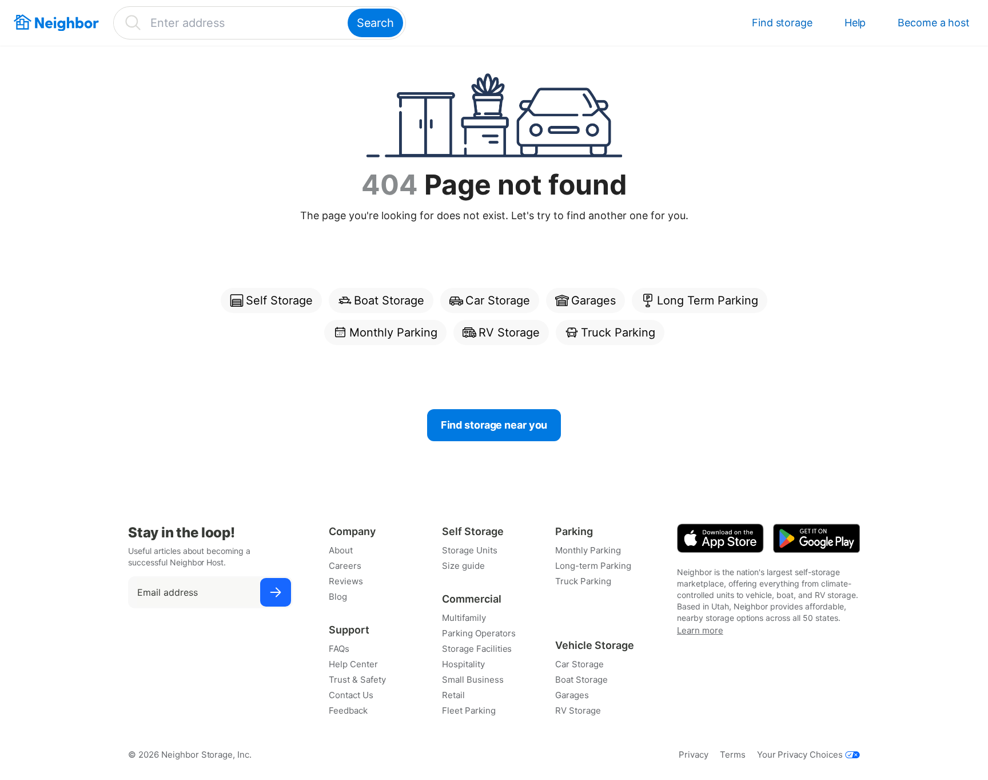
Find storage (782, 23)
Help (855, 23)
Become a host (934, 23)
